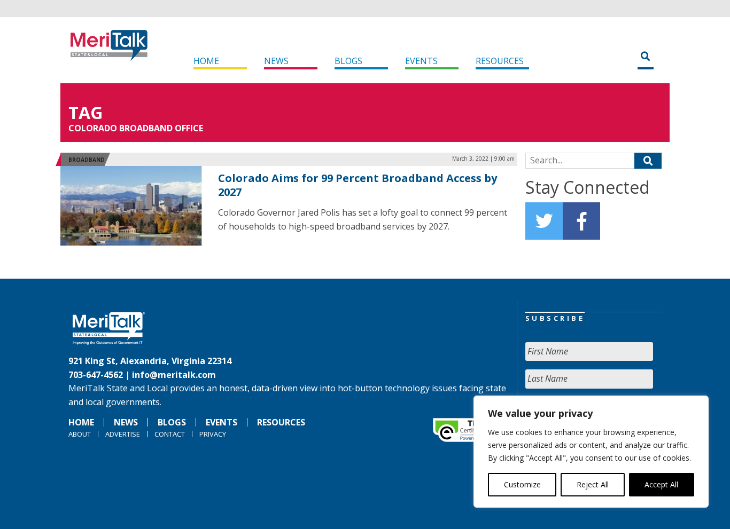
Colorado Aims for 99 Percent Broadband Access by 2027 (357, 185)
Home (206, 61)
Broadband (86, 159)
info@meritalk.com (174, 375)
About (79, 434)
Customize (522, 484)
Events (421, 61)
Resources (500, 61)
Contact (169, 434)
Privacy (212, 434)
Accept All (661, 484)
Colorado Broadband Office (135, 128)
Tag (85, 112)
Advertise (122, 434)
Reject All (593, 484)
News (276, 61)
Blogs (348, 61)
